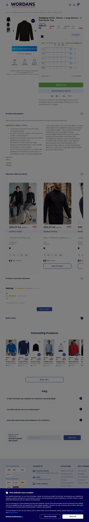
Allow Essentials (50, 516)
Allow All (72, 516)
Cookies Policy (78, 510)
